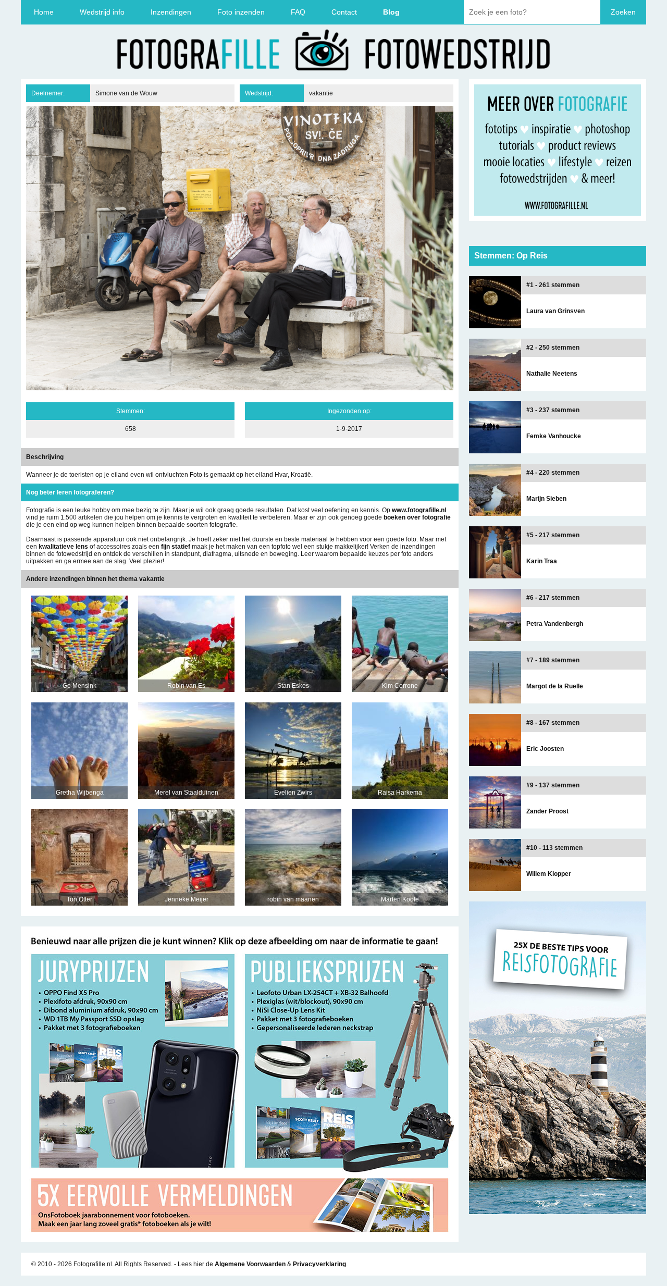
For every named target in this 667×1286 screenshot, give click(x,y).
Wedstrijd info (102, 12)
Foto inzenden (241, 12)
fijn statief (175, 546)
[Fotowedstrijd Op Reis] (240, 1238)
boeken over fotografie (417, 517)
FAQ (298, 12)
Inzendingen (171, 12)
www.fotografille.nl (419, 510)
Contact (344, 12)
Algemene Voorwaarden (250, 1264)
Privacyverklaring (319, 1264)
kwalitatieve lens (63, 546)
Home (44, 12)
